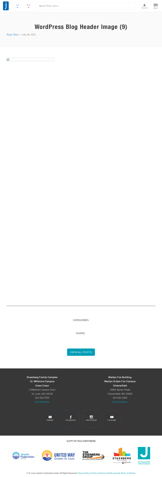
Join (17, 5)
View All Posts (81, 352)
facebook (71, 420)
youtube (111, 420)
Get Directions (42, 402)
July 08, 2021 (29, 34)
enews (50, 420)
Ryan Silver (13, 34)
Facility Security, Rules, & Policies (121, 473)
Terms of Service (98, 473)
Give (29, 5)
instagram (91, 420)
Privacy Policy (84, 473)
